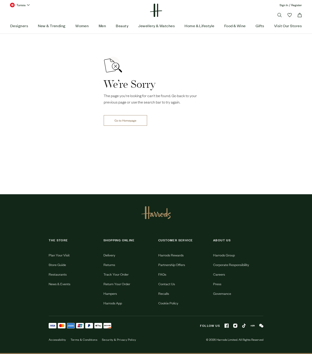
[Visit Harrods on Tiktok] (244, 326)
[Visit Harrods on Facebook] (227, 326)
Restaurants (58, 274)
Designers (19, 25)
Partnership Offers (171, 264)
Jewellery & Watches (156, 25)
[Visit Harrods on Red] (253, 326)
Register (296, 5)
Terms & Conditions (84, 340)
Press (217, 283)
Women (82, 25)
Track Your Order (116, 274)
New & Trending (51, 25)
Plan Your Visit (59, 255)
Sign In (284, 5)
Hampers (110, 293)
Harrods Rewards (171, 255)
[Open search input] (280, 15)
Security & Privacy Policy (119, 340)
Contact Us (166, 283)
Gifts (260, 25)
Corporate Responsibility (231, 264)
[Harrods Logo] (156, 212)
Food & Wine (235, 25)
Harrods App (112, 303)
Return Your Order (116, 283)
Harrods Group (224, 255)
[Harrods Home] (156, 10)
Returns (109, 264)
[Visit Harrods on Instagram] (235, 326)
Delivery (109, 255)
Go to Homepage (125, 120)
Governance (222, 293)
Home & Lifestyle (199, 25)
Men (102, 25)
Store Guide (57, 264)
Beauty (122, 25)
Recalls (163, 293)
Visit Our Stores (288, 25)
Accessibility (57, 340)
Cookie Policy (168, 303)
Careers (219, 274)
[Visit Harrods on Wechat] (261, 326)
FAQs (162, 274)
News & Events (59, 283)
